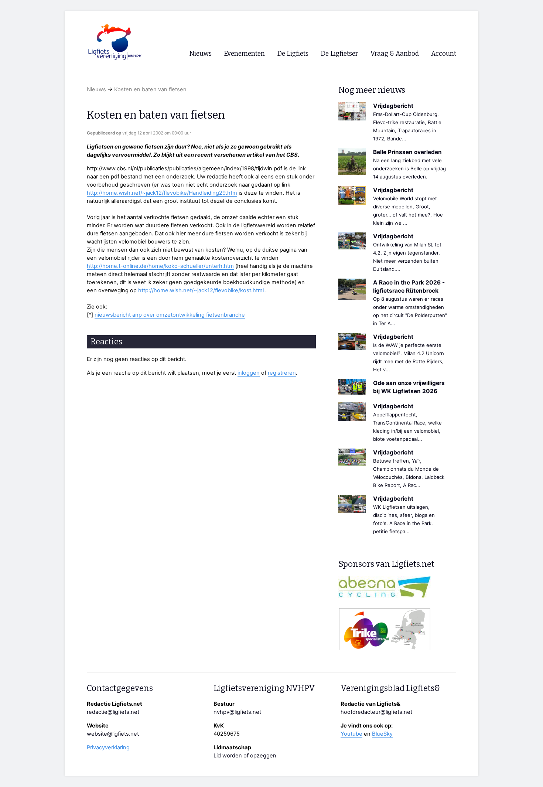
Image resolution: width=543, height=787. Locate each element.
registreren (282, 372)
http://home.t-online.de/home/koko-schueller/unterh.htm (160, 266)
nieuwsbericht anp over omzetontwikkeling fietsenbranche (170, 314)
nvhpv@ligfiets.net (237, 712)
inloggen (249, 372)
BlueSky (382, 733)
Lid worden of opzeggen (245, 755)
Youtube (351, 733)
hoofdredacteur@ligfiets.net (376, 712)
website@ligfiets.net (113, 733)
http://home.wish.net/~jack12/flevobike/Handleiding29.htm (162, 193)
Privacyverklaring (108, 747)
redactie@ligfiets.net (113, 712)
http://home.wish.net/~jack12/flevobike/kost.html (201, 290)
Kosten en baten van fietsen (150, 89)
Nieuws (96, 89)
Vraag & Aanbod (394, 54)
